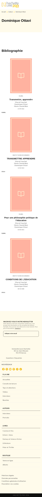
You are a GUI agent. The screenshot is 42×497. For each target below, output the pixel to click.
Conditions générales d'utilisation (14, 481)
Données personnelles (10, 478)
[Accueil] (10, 5)
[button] (5, 26)
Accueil (4, 11)
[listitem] (3, 369)
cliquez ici (17, 328)
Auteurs (10, 11)
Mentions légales (8, 475)
